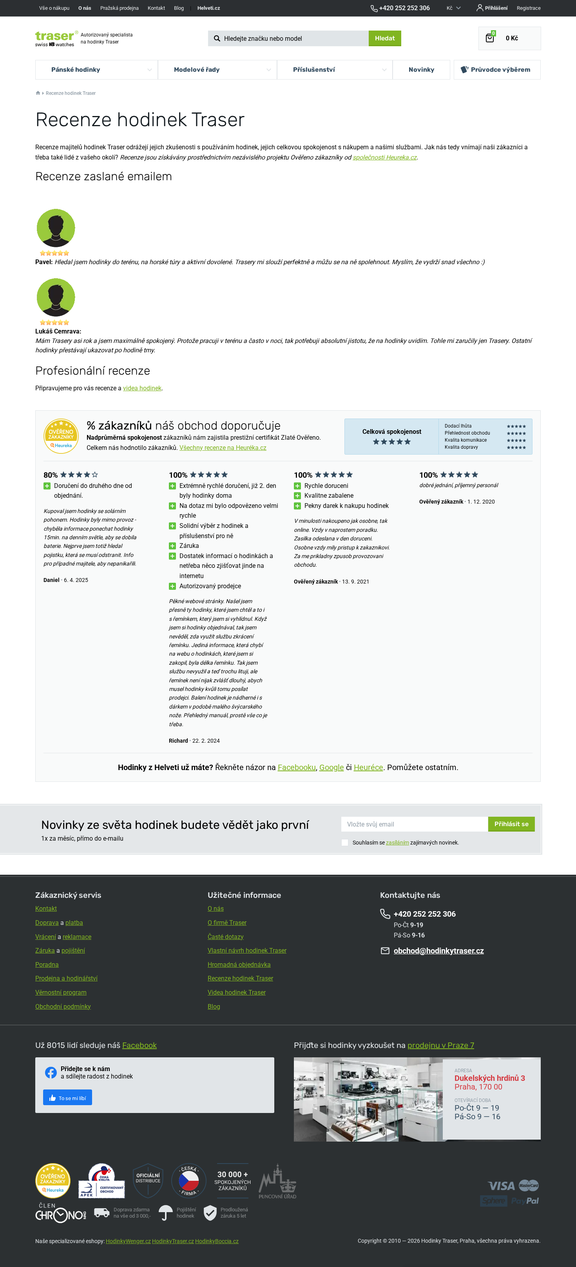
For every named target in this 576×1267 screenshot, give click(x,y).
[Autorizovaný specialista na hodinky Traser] (56, 38)
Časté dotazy (226, 937)
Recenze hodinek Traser (240, 978)
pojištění (73, 950)
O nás (216, 908)
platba (74, 922)
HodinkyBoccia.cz (217, 1241)
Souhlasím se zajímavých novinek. (406, 842)
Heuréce (368, 767)
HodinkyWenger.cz (128, 1241)
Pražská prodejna (119, 8)
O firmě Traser (227, 922)
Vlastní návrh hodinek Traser (247, 950)
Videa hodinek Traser (237, 992)
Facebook (139, 1045)
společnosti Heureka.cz (385, 157)
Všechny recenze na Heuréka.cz (222, 447)
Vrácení (45, 937)
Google (331, 767)
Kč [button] (450, 8)
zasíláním (397, 842)
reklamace (77, 937)
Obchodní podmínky (63, 1006)
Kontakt (156, 8)
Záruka (45, 950)
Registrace (529, 8)
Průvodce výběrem (501, 69)
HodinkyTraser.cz (173, 1241)
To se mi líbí (72, 1098)
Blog (179, 8)
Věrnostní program (61, 992)
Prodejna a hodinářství (66, 978)
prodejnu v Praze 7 (441, 1045)
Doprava (47, 922)
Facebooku (297, 767)
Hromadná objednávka (239, 964)
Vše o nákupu (54, 8)
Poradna (47, 964)
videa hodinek (142, 388)
